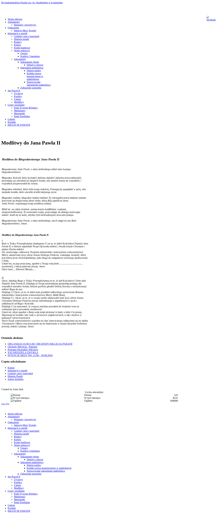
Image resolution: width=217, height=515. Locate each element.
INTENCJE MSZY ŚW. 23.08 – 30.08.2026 (30, 355)
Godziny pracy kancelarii (20, 373)
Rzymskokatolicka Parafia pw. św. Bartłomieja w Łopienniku (32, 2)
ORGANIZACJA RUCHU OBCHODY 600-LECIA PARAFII (40, 344)
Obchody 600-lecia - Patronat (22, 346)
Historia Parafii (15, 376)
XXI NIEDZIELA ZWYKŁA (23, 352)
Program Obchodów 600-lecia (23, 349)
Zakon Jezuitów (16, 379)
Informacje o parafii (17, 370)
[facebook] (210, 18)
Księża (11, 367)
